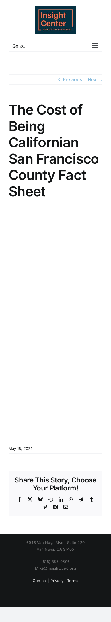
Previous (72, 79)
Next (93, 79)
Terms (72, 580)
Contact (40, 580)
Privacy (56, 580)
